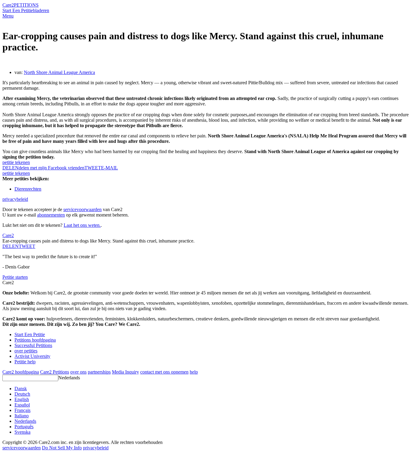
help (194, 371)
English (21, 399)
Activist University (32, 356)
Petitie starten (15, 277)
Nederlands (69, 377)
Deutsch (22, 394)
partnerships (99, 371)
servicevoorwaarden (82, 209)
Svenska (22, 432)
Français (22, 410)
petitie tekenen (16, 162)
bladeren (41, 10)
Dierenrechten (27, 188)
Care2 (8, 5)
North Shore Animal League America (59, 72)
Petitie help (25, 361)
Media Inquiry (125, 371)
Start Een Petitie (17, 10)
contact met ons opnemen (164, 371)
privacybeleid (15, 199)
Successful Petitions (33, 345)
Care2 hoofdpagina (20, 371)
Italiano (21, 415)
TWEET (92, 167)
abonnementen (51, 214)
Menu (8, 15)
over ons (78, 371)
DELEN (10, 246)
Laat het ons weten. (82, 225)
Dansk (20, 388)
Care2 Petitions (54, 371)
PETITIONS (26, 5)
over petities (25, 350)
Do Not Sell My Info (62, 447)
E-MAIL (109, 167)
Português (23, 426)
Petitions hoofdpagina (35, 339)
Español (22, 404)
